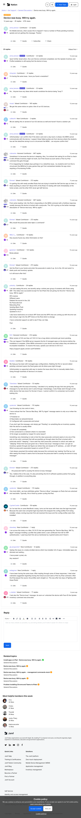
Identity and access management (16, 794)
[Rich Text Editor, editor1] (40, 631)
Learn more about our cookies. (40, 804)
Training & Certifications (13, 759)
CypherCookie (14, 505)
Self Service (9, 791)
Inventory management (34, 770)
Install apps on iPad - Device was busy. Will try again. (23, 660)
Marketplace (9, 770)
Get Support (12, 10)
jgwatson (13, 250)
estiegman (13, 570)
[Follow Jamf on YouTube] (14, 745)
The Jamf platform (32, 756)
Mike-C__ (13, 235)
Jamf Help (8, 756)
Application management (34, 766)
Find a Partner (9, 776)
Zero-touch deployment (34, 759)
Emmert (12, 180)
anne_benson (14, 28)
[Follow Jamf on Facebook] (22, 745)
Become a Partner (11, 773)
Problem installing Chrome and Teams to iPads (20, 684)
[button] (4, 5)
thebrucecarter (14, 724)
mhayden (13, 73)
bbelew (12, 361)
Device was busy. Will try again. (15, 678)
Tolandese (13, 383)
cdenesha (13, 153)
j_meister (13, 592)
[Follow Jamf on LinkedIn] (10, 745)
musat (12, 103)
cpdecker (13, 405)
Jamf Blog (8, 766)
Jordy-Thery (13, 718)
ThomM (11, 712)
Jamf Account (9, 780)
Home (4, 10)
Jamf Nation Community (13, 763)
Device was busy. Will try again (15, 666)
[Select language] (52, 5)
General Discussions (25, 10)
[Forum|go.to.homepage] (12, 4)
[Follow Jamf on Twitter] (6, 745)
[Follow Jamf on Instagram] (18, 745)
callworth (13, 118)
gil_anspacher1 (15, 547)
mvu (10, 700)
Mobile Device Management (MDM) (38, 763)
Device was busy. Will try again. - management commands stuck (27, 672)
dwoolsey (13, 527)
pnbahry (12, 285)
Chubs (11, 706)
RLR (11, 335)
